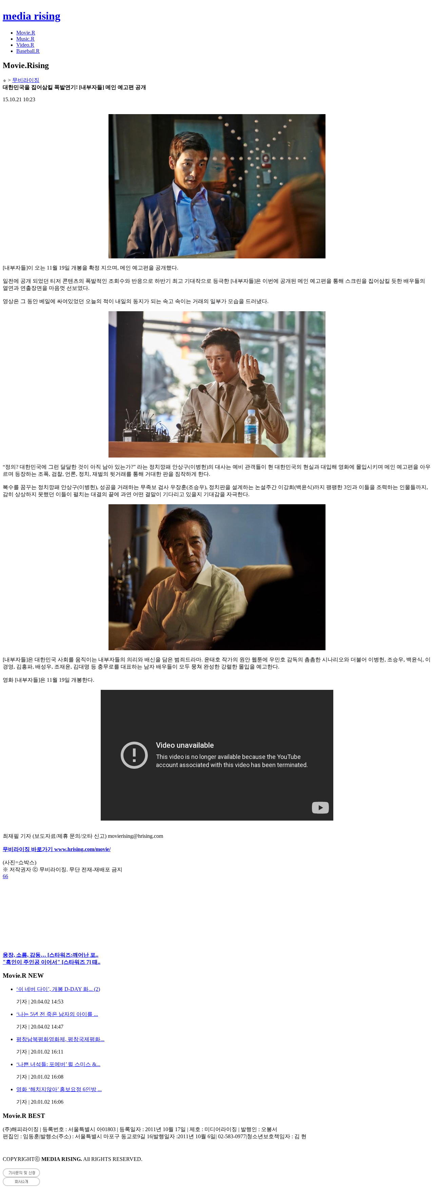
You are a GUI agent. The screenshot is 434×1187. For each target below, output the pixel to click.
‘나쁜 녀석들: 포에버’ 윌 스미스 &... (58, 1064)
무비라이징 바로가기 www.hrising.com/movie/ (57, 849)
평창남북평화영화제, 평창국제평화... (60, 1039)
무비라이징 (25, 80)
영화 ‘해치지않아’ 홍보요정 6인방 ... (59, 1089)
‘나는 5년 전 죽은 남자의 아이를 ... (57, 1014)
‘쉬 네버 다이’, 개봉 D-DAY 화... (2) (58, 989)
